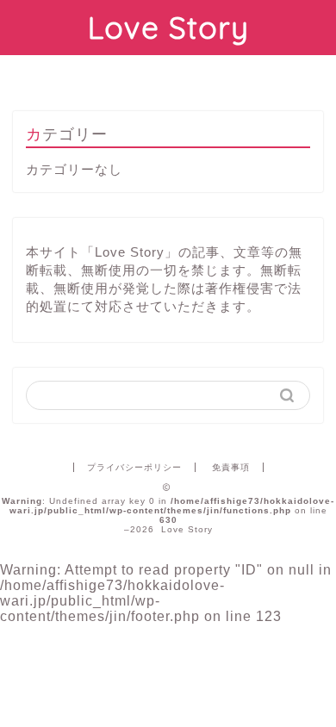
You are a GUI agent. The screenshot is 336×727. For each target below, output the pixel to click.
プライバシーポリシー (134, 467)
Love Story (168, 28)
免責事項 (231, 467)
